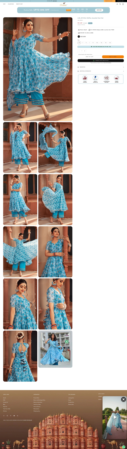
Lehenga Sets (71, 397)
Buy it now (113, 56)
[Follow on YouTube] (14, 415)
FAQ (4, 400)
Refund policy (36, 408)
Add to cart (89, 56)
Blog (4, 404)
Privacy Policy (36, 397)
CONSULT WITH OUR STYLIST (102, 60)
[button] (101, 36)
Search (4, 397)
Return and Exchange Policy (39, 400)
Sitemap (5, 411)
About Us (5, 406)
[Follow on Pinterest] (10, 415)
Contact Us (5, 402)
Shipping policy (37, 411)
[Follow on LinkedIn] (17, 415)
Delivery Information (38, 402)
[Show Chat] (124, 447)
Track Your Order (6, 408)
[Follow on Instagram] (7, 415)
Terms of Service (37, 406)
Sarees (69, 400)
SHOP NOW (99, 10)
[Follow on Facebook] (3, 415)
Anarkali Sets (71, 402)
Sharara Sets (71, 404)
